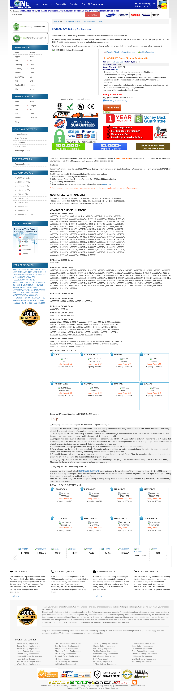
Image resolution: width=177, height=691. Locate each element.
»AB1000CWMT (19, 293)
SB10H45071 (31, 11)
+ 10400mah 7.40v (22, 182)
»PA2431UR (40, 269)
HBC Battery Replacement (103, 649)
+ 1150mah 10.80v (22, 190)
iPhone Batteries (21, 134)
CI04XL (65, 361)
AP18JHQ (61, 11)
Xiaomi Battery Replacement (28, 646)
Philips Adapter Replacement (66, 649)
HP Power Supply (62, 659)
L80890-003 (64, 496)
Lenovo (32, 85)
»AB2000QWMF (19, 295)
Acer (17, 52)
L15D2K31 (102, 11)
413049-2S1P (94, 361)
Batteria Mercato (121, 686)
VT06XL (154, 361)
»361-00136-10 (18, 269)
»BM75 (23, 303)
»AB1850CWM (32, 290)
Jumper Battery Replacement (28, 651)
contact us (106, 184)
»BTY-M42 (42, 275)
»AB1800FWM (32, 293)
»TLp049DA (32, 275)
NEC (31, 81)
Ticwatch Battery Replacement (67, 656)
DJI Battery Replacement (103, 661)
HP (31, 61)
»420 (35, 287)
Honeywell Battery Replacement (29, 656)
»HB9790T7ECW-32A (31, 298)
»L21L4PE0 (20, 285)
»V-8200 (41, 290)
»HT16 (29, 303)
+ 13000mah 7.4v (22, 211)
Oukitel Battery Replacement (104, 646)
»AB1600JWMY (26, 287)
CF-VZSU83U (93, 11)
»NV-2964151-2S (27, 300)
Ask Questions (129, 52)
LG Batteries (20, 142)
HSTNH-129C (64, 390)
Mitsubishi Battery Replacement (144, 654)
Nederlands (26, 250)
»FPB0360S (17, 298)
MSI (16, 81)
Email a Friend (113, 52)
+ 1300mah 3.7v (21, 215)
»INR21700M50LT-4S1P (22, 282)
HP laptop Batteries (72, 21)
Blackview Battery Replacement (68, 651)
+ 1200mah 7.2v (21, 194)
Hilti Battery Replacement (142, 656)
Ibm (16, 114)
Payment (90, 686)
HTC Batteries (20, 146)
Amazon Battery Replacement (29, 661)
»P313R (16, 287)
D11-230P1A (65, 525)
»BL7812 (39, 285)
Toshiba (18, 73)
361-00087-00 (71, 11)
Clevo (32, 65)
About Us (47, 4)
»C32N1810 (17, 272)
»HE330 (24, 275)
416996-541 (94, 471)
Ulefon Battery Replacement (28, 654)
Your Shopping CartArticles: (145, 4)
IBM (16, 89)
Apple (17, 56)
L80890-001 (94, 496)
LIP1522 (110, 11)
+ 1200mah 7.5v (21, 198)
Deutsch (25, 237)
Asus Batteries (21, 138)
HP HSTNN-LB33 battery (93, 21)
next (167, 557)
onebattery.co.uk (95, 688)
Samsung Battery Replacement (105, 643)
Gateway (18, 69)
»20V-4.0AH (30, 277)
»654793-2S (30, 280)
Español (25, 254)
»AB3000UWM (32, 295)
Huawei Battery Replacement (143, 643)
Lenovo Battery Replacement (66, 661)
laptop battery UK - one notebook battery (20, 4)
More (32, 89)
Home (36, 4)
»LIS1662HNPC (19, 277)
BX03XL (154, 390)
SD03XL (94, 390)
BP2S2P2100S (53, 11)
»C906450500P (19, 280)
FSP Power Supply (101, 659)
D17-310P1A (124, 525)
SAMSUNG (19, 77)
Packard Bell (20, 85)
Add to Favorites (147, 52)
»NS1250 (16, 303)
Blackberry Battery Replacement (68, 643)
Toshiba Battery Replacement (67, 646)
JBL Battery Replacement (142, 661)
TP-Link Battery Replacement (105, 664)
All (32, 215)
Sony (32, 73)
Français (25, 241)
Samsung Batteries (22, 151)
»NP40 (18, 275)
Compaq (18, 65)
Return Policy (62, 686)
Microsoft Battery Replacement (105, 654)
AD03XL (85, 11)
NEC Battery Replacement (65, 654)
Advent (32, 52)
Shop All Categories (92, 4)
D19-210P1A (154, 525)
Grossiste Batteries (137, 686)
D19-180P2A (94, 525)
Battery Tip (108, 686)
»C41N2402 (37, 272)
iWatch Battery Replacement (28, 664)
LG (31, 77)
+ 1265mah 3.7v (21, 207)
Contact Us (61, 4)
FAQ (83, 686)
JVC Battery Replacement (65, 664)
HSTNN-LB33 (83, 471)
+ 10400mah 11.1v (22, 178)
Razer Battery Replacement (143, 651)
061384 (78, 11)
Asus (32, 56)
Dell (16, 61)
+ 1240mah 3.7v (21, 202)
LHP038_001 (118, 62)
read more (15, 596)
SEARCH (93, 14)
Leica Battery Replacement (104, 656)
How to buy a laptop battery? (116, 101)
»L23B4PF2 (29, 269)
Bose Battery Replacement (142, 646)
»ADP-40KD (27, 272)
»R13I (34, 282)
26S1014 (23, 11)
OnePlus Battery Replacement (144, 659)
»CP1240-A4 (39, 300)
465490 (124, 361)
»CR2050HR (30, 285)
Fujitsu (32, 69)
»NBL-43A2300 (39, 303)
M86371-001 (154, 496)
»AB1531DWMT (19, 290)
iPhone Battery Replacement (28, 643)
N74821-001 (124, 496)
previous (15, 557)
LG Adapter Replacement (142, 649)
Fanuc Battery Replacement (28, 659)
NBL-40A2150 (42, 11)
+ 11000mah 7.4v (22, 186)
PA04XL (124, 390)
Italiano (25, 246)
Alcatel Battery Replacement (28, 649)
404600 (116, 11)
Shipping (74, 4)
